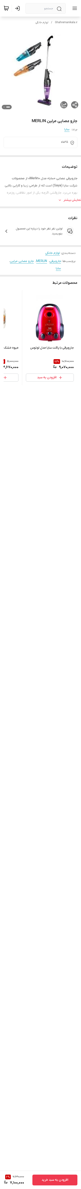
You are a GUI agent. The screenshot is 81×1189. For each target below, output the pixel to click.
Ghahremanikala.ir (66, 22)
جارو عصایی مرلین (22, 261)
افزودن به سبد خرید (55, 1180)
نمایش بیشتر (72, 200)
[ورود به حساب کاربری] (18, 8)
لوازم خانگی (41, 22)
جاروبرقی (55, 261)
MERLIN (41, 261)
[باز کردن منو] (73, 8)
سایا (67, 129)
